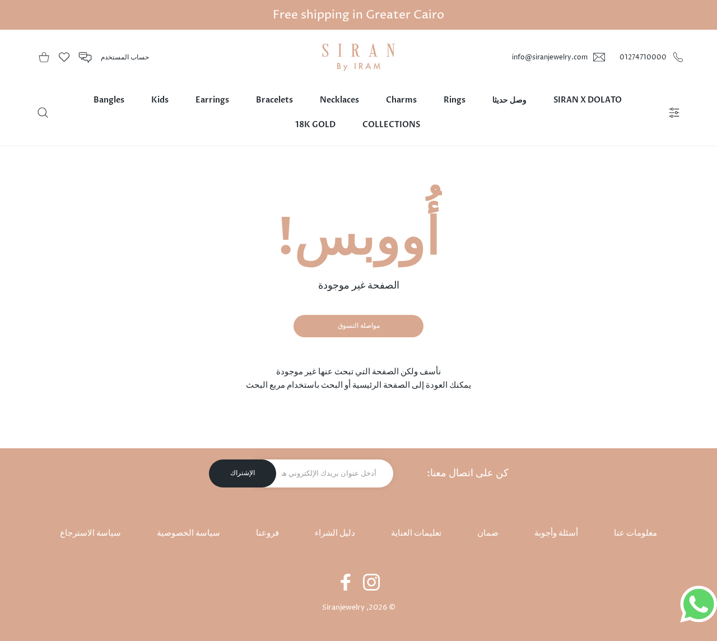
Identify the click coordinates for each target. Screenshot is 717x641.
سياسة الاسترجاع (90, 533)
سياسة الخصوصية (188, 533)
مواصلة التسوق (359, 326)
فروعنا (267, 533)
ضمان (488, 533)
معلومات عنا (635, 533)
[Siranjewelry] (358, 57)
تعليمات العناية (416, 533)
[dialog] (43, 113)
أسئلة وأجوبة (556, 533)
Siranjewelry (343, 607)
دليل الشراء (335, 533)
